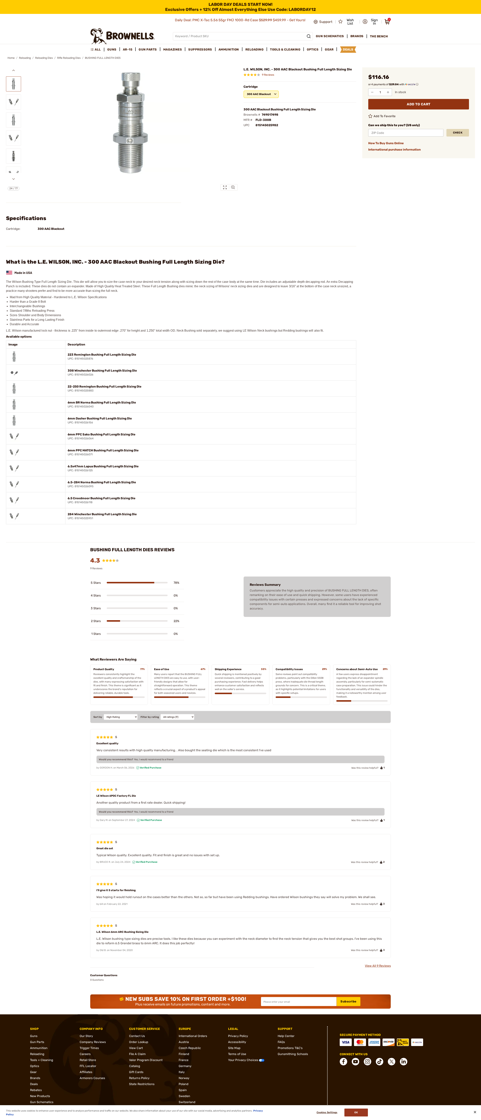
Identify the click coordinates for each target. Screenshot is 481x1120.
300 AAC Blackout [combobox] (259, 94)
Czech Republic (190, 1048)
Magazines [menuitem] (172, 49)
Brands (35, 1078)
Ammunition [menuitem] (229, 49)
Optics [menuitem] (312, 49)
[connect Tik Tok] (379, 1061)
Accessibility (237, 1042)
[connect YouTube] (355, 1061)
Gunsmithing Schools (293, 1054)
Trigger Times (89, 1048)
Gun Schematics (41, 1102)
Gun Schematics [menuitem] (330, 36)
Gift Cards (136, 1072)
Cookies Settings (327, 1112)
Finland (184, 1054)
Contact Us (137, 1036)
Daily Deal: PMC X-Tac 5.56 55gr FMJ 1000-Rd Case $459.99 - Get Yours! (240, 20)
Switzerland (187, 1102)
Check (458, 132)
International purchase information (394, 149)
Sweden (184, 1096)
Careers (85, 1054)
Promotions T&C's (290, 1048)
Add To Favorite (385, 116)
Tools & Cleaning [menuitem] (285, 49)
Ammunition (39, 1048)
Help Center (286, 1036)
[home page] (122, 36)
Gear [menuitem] (329, 49)
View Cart (136, 1048)
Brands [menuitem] (357, 36)
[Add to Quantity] (388, 92)
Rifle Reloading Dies (69, 58)
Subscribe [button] (348, 1001)
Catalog (134, 1066)
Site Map (234, 1048)
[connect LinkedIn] (403, 1061)
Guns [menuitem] (111, 49)
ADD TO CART (418, 104)
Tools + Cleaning (41, 1060)
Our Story (86, 1036)
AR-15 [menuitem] (127, 49)
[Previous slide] (14, 70)
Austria (184, 1042)
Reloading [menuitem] (254, 49)
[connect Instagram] (367, 1061)
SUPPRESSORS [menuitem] (200, 49)
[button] (371, 21)
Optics (34, 1066)
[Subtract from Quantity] (372, 92)
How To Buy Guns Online (386, 143)
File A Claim (137, 1054)
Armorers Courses (92, 1078)
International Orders (193, 1036)
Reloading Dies (44, 58)
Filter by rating (150, 717)
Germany (185, 1066)
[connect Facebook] (343, 1061)
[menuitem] (97, 49)
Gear (33, 1072)
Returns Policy (139, 1078)
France (184, 1060)
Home (11, 58)
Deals (34, 1084)
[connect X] (391, 1061)
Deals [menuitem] (348, 49)
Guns (33, 1036)
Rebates (36, 1090)
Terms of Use (237, 1054)
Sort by (97, 717)
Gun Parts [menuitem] (148, 49)
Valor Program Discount (146, 1060)
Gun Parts (37, 1042)
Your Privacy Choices (243, 1060)
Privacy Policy (238, 1036)
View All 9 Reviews (378, 966)
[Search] (309, 36)
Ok (356, 1112)
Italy (182, 1072)
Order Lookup (138, 1042)
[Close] (475, 1112)
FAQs (281, 1042)
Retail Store (88, 1060)
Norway (184, 1078)
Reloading (25, 58)
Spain (183, 1090)
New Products (40, 1096)
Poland (184, 1084)
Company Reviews (93, 1042)
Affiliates (86, 1072)
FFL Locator (88, 1066)
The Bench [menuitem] (379, 36)
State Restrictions (141, 1084)
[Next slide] (14, 179)
